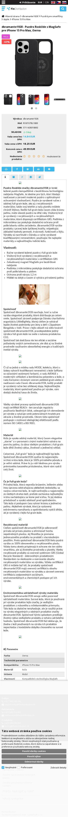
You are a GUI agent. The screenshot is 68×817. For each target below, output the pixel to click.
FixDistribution (17, 9)
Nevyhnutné (10, 767)
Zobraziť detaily (58, 767)
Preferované (27, 767)
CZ (58, 2)
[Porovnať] (7, 169)
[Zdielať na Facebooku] (17, 169)
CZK (47, 2)
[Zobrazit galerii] (34, 63)
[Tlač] (39, 169)
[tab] (5, 177)
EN (52, 2)
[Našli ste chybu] (49, 169)
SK (63, 2)
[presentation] (5, 177)
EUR (40, 2)
